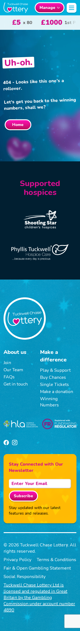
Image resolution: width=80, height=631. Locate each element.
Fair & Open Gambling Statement (37, 568)
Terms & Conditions (56, 560)
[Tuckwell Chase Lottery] (16, 7)
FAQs (9, 377)
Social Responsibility (25, 577)
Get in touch (16, 384)
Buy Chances (53, 377)
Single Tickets (54, 384)
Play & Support (55, 370)
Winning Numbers (49, 402)
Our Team (13, 370)
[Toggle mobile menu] (71, 8)
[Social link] (6, 442)
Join (7, 363)
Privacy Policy (17, 560)
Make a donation (56, 392)
